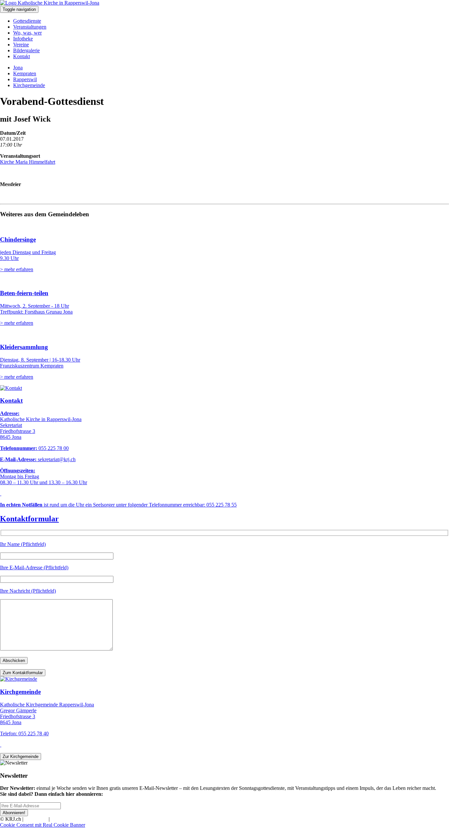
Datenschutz (64, 819)
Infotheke (23, 38)
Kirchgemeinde (29, 85)
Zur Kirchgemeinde (20, 756)
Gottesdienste (27, 21)
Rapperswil (25, 79)
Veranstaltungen (29, 27)
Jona (18, 67)
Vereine (21, 44)
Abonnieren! (14, 812)
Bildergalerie (26, 50)
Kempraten (24, 73)
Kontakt (21, 56)
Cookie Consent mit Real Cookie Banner (42, 825)
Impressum (36, 819)
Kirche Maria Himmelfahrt (27, 162)
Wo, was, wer (27, 32)
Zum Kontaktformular (23, 672)
